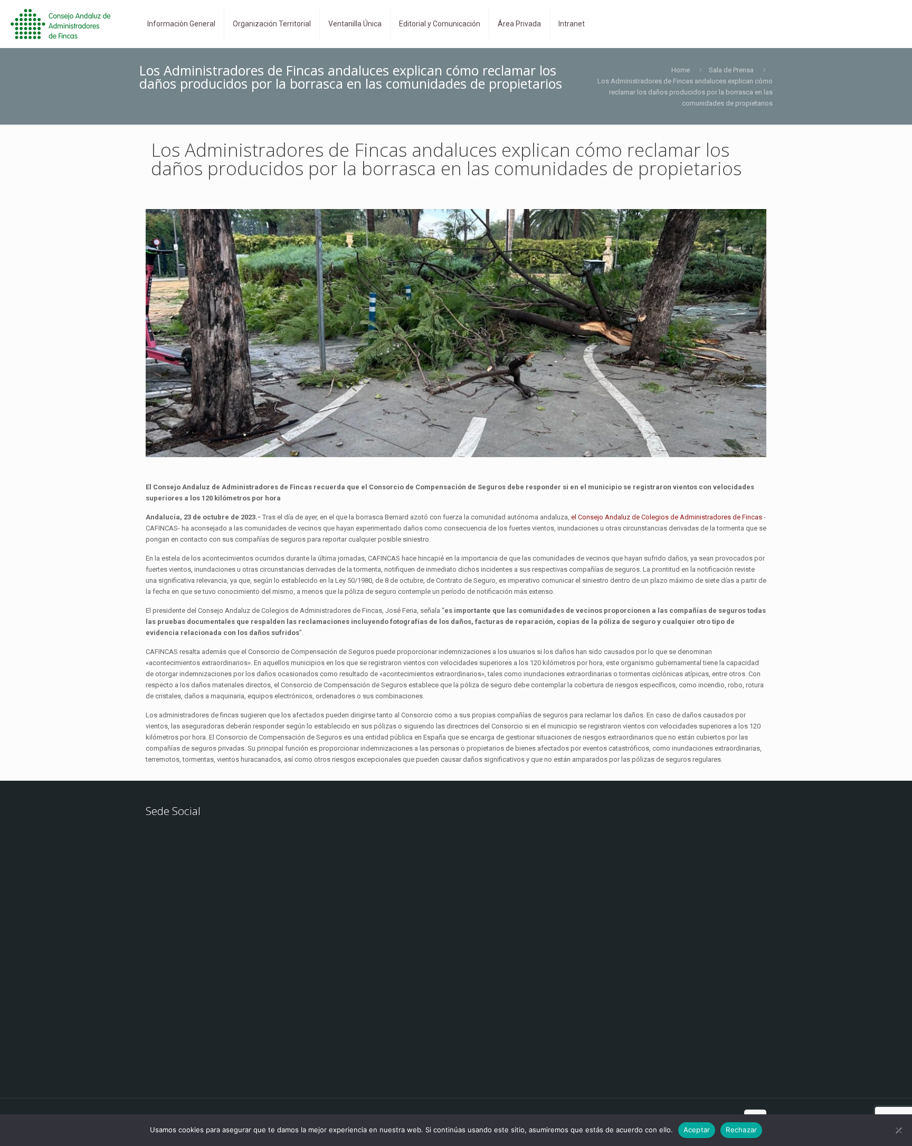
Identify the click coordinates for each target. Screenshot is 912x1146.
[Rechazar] (899, 1130)
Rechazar (741, 1129)
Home (680, 70)
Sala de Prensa (731, 70)
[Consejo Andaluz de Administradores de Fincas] (67, 24)
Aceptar (696, 1129)
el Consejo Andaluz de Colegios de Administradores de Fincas (666, 517)
